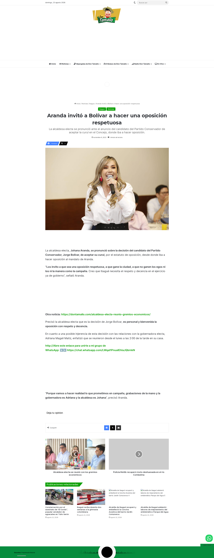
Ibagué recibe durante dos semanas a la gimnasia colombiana (89, 509)
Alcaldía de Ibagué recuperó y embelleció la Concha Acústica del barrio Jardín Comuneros (122, 510)
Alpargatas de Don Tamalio (87, 64)
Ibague (91, 104)
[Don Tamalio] (107, 15)
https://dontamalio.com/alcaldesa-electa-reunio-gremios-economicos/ (105, 314)
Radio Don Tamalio (142, 64)
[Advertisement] (107, 42)
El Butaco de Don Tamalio (116, 64)
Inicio (53, 64)
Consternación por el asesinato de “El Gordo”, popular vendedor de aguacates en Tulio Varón (57, 510)
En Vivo (160, 64)
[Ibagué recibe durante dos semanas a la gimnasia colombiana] (91, 497)
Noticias (65, 64)
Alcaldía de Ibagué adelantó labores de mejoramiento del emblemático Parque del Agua (154, 509)
